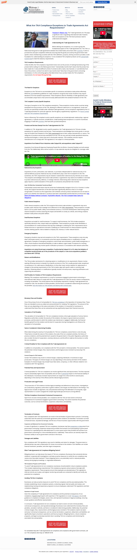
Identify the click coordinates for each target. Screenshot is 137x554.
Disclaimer (81, 11)
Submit (96, 95)
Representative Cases (57, 13)
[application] (103, 111)
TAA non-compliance (58, 302)
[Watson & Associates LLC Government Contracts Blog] (33, 10)
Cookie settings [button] (94, 551)
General (54, 7)
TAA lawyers (75, 496)
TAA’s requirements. (68, 207)
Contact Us (68, 17)
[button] (68, 2)
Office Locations (69, 13)
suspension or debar (76, 426)
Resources (80, 7)
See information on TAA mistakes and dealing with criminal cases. (52, 285)
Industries (55, 11)
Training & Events (56, 15)
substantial (65, 374)
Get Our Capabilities (70, 15)
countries (41, 121)
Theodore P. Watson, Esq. (59, 33)
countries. (80, 51)
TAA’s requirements (54, 133)
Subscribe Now (102, 2)
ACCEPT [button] (72, 551)
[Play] (95, 115)
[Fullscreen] (110, 115)
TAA (31, 93)
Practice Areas (56, 10)
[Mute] (108, 115)
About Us (67, 7)
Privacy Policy (82, 13)
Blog (67, 10)
